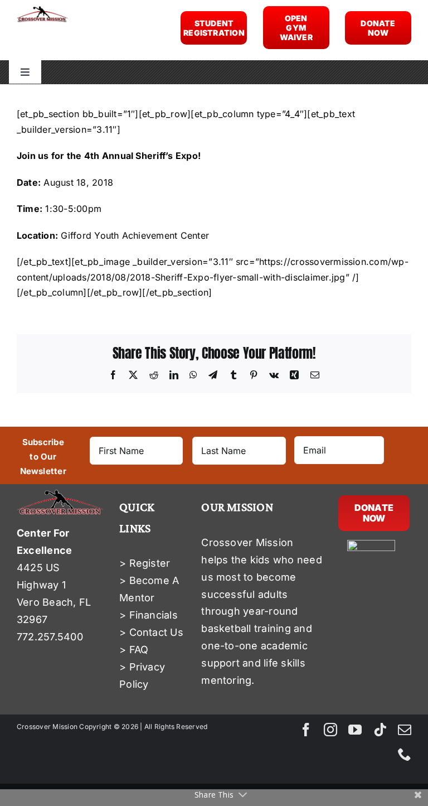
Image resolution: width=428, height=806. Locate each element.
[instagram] (330, 729)
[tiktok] (380, 729)
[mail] (404, 729)
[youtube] (355, 729)
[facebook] (306, 729)
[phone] (404, 754)
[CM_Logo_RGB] (42, 10)
